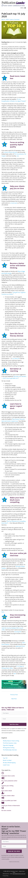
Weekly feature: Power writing (11, 741)
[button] (22, 7)
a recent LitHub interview (10, 152)
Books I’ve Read (7, 760)
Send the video (14, 724)
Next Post (14, 698)
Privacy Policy (5, 875)
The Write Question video (10, 743)
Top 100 (5, 758)
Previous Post (14, 694)
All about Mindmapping (9, 762)
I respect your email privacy (14, 861)
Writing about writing (8, 747)
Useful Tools (6, 765)
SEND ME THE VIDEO (14, 851)
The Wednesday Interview (10, 750)
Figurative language (8, 745)
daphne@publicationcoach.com (19, 873)
